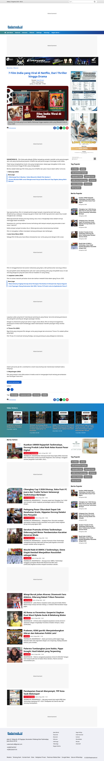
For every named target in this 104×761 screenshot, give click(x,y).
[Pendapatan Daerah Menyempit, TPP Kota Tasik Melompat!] (14, 697)
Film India (14, 395)
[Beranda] (5, 32)
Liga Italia (27, 618)
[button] (56, 32)
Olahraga (39, 32)
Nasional (17, 32)
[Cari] (94, 1)
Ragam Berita (55, 32)
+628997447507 (11, 747)
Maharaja (36, 395)
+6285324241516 (12, 749)
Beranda (9, 68)
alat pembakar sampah (79, 173)
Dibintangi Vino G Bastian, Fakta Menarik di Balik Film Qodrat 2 (29, 177)
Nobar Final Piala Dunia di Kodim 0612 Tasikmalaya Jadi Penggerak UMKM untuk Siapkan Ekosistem (63, 427)
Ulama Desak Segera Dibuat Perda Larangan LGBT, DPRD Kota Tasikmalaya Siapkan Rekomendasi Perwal (84, 427)
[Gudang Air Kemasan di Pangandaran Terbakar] (18, 417)
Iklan (32, 757)
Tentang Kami (17, 757)
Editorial (26, 636)
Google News (66, 757)
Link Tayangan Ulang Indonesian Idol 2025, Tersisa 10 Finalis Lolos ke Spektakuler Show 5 (38, 286)
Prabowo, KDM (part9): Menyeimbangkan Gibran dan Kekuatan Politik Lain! (44, 631)
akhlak (83, 169)
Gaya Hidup (79, 732)
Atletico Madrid (77, 184)
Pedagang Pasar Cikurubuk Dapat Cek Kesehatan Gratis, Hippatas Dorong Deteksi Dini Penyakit (87, 223)
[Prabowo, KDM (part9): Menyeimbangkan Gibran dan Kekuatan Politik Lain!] (14, 637)
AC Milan (75, 169)
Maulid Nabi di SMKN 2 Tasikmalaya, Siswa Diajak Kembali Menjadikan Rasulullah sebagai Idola (87, 246)
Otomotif (78, 744)
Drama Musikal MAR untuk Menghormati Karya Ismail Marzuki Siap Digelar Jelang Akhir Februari (37, 180)
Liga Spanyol (28, 600)
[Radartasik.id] (15, 27)
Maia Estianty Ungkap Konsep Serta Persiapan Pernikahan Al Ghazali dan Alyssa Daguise (38, 284)
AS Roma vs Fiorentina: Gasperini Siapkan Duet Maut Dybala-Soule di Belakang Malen (45, 613)
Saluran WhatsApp (76, 757)
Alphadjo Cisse (89, 176)
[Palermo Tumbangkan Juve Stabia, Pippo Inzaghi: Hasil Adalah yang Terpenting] (14, 655)
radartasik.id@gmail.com (14, 744)
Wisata (77, 741)
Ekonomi (24, 32)
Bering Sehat (76, 188)
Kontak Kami (26, 757)
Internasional (79, 734)
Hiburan (32, 32)
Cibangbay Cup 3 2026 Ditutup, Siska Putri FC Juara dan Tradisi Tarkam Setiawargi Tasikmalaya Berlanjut (87, 211)
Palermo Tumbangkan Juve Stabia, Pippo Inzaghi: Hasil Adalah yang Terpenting (43, 650)
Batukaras (88, 184)
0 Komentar (12, 128)
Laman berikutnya (13, 382)
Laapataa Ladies (25, 395)
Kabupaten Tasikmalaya (30, 453)
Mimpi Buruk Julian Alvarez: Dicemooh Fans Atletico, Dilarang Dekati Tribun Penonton (45, 595)
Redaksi (9, 757)
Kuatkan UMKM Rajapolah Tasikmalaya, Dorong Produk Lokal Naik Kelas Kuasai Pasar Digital (87, 200)
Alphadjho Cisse (77, 176)
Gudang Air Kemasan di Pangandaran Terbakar (14, 426)
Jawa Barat (10, 32)
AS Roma (92, 180)
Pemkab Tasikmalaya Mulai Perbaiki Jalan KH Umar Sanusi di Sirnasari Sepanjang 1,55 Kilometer (40, 427)
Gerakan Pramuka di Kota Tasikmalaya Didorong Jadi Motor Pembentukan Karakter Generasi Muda (87, 234)
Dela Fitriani (40, 80)
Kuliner (78, 737)
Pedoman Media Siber (54, 757)
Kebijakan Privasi (40, 757)
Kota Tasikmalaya (29, 498)
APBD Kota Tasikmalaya (79, 180)
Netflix (45, 395)
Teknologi (46, 32)
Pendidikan (27, 558)
